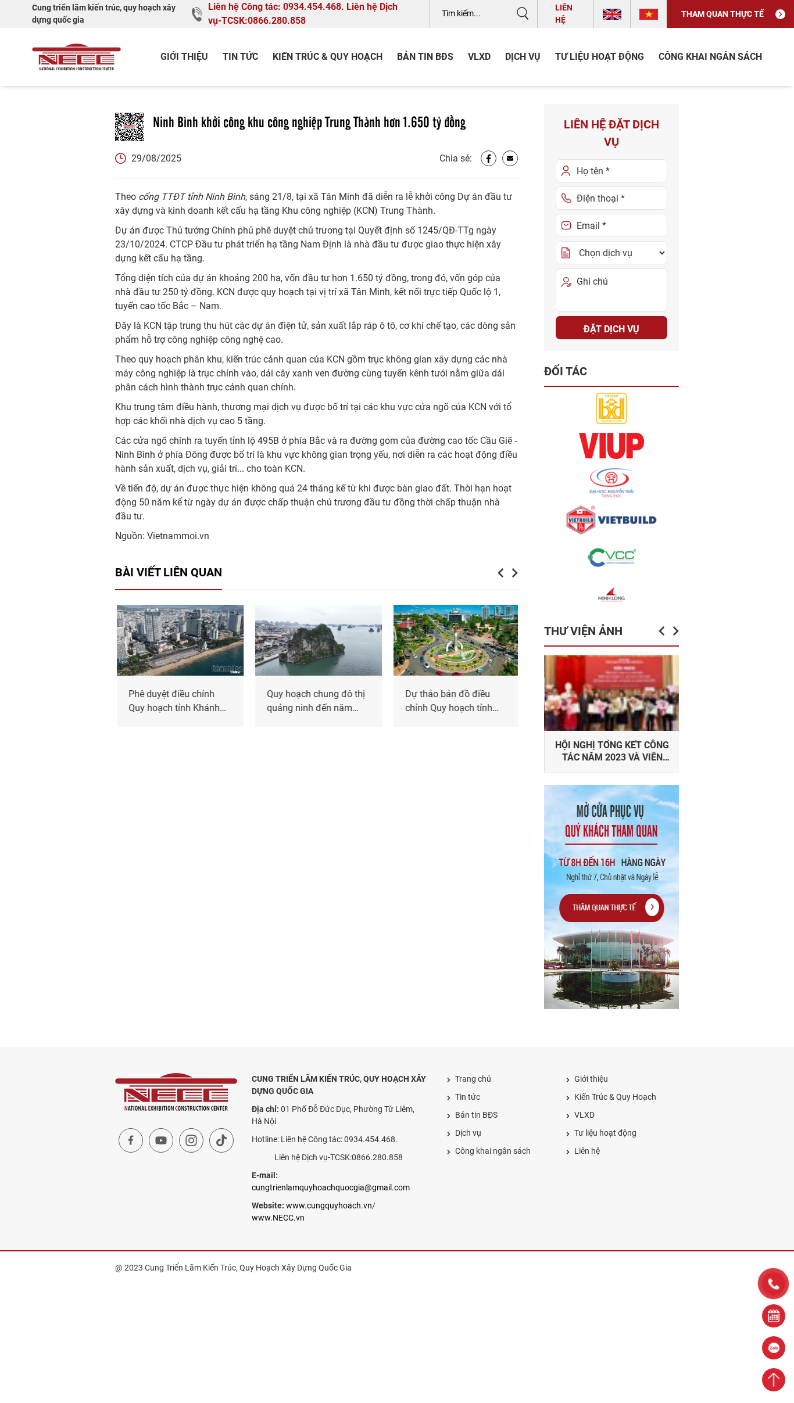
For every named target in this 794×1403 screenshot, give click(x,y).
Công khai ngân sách (710, 56)
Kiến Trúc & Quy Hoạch (327, 56)
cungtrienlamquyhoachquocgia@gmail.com (331, 1187)
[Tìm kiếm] (522, 13)
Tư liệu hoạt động (599, 56)
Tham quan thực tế (722, 14)
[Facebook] (488, 158)
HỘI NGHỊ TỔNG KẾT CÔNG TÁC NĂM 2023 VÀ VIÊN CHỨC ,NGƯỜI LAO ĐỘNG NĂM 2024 (611, 752)
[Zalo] (773, 1347)
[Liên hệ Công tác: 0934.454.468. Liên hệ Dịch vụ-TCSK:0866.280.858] (773, 1284)
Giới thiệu (184, 56)
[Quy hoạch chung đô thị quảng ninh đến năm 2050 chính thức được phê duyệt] (316, 640)
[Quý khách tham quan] (611, 897)
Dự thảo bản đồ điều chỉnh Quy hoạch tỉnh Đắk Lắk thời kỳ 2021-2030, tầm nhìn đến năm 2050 (453, 701)
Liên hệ (564, 13)
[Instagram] (191, 1140)
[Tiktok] (221, 1140)
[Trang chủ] (76, 57)
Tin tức (240, 56)
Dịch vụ (523, 56)
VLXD (479, 56)
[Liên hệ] (773, 1315)
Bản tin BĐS (425, 56)
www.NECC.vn (278, 1217)
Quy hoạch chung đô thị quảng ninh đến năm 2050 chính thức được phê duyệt (314, 701)
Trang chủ (473, 1078)
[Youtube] (161, 1140)
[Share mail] (510, 158)
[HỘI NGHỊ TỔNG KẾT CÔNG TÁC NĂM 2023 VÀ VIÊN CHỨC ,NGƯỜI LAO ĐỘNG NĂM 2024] (611, 693)
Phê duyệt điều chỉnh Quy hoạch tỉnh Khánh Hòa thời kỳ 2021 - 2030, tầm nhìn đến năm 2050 (176, 701)
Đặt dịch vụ (611, 329)
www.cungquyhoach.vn (329, 1205)
